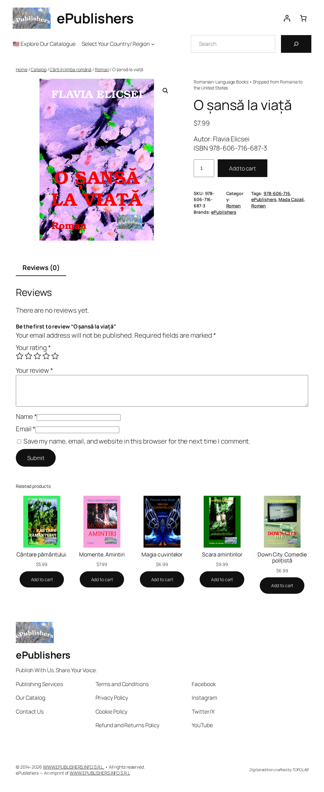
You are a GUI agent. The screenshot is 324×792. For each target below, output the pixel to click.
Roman (102, 69)
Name (26, 416)
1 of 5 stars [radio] (19, 356)
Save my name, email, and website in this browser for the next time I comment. (136, 441)
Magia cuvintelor (162, 554)
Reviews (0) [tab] (41, 267)
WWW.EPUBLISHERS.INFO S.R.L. (73, 767)
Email (25, 428)
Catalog (38, 69)
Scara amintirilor (222, 554)
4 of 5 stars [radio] (46, 356)
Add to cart (242, 168)
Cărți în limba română (70, 69)
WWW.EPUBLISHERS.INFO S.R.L (100, 773)
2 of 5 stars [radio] (28, 356)
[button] (165, 90)
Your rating (33, 347)
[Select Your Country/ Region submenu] (152, 43)
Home (22, 69)
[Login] (286, 18)
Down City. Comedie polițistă (282, 557)
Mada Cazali (291, 199)
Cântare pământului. (41, 554)
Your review (34, 370)
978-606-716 (277, 193)
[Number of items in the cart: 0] (303, 18)
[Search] (296, 44)
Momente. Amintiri (101, 554)
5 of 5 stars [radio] (55, 356)
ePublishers (95, 18)
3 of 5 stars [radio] (37, 356)
